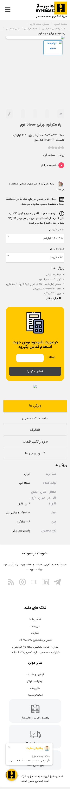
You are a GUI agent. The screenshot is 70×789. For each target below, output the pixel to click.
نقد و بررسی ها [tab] (35, 453)
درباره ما (35, 626)
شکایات (35, 633)
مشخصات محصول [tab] (35, 418)
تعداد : (51, 357)
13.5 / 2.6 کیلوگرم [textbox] (53, 238)
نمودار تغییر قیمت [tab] (35, 441)
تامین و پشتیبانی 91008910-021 (35, 640)
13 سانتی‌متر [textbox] (56, 257)
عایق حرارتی (30, 29)
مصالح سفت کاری (39, 24)
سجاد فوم (49, 155)
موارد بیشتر (53, 298)
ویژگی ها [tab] (35, 405)
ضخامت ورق (57, 249)
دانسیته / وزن (56, 230)
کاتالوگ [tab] (35, 430)
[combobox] (35, 238)
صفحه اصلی (60, 24)
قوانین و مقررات (35, 674)
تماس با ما (35, 619)
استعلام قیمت (35, 695)
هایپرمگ (35, 688)
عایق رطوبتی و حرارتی (53, 29)
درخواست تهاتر (35, 681)
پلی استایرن (12, 29)
